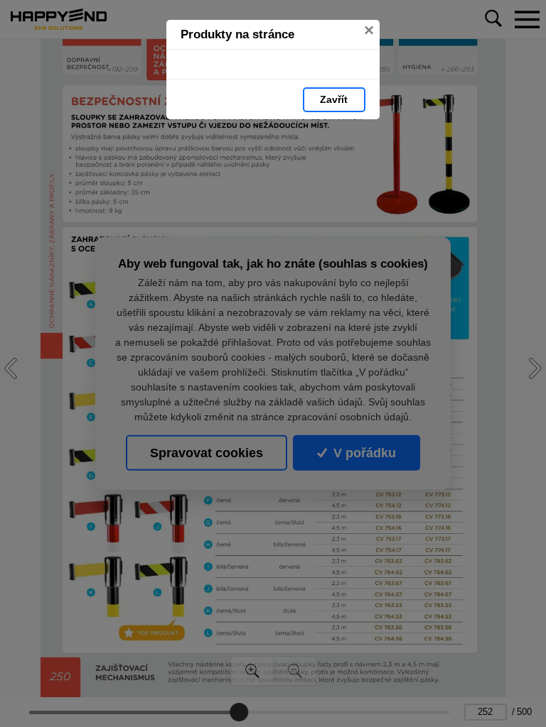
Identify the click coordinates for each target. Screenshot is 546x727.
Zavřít (334, 99)
